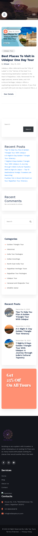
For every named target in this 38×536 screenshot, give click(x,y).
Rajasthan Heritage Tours (17, 269)
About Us (5, 484)
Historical (11, 249)
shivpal (6, 64)
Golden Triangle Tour (15, 244)
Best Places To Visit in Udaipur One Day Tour (18, 58)
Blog (3, 480)
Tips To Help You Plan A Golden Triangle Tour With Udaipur (24, 315)
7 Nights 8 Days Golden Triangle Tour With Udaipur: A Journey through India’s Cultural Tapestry (17, 164)
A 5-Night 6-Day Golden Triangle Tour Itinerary (24, 331)
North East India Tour (15, 264)
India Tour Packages (15, 254)
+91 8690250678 (11, 509)
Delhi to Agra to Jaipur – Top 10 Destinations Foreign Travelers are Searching (18, 172)
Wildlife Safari (12, 288)
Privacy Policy (27, 532)
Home (4, 476)
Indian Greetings (13, 259)
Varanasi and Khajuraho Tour (18, 283)
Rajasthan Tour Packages (17, 273)
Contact (5, 487)
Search (7, 124)
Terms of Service (12, 532)
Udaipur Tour (8, 51)
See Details (9, 94)
